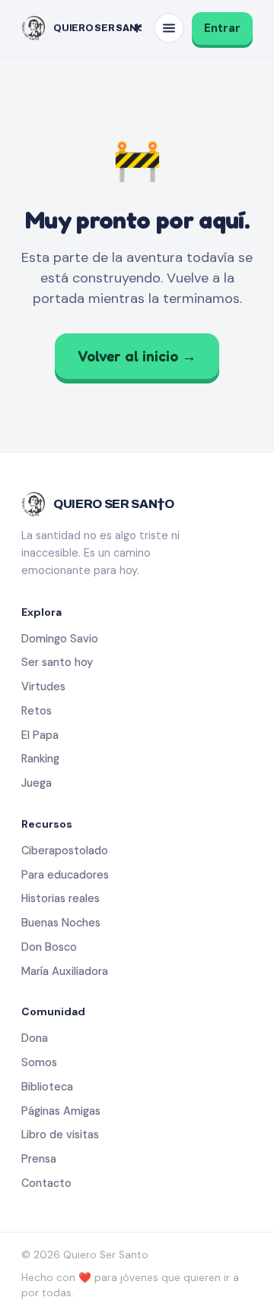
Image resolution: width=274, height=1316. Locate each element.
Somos (39, 1062)
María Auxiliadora (64, 971)
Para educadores (65, 875)
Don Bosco (49, 947)
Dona (34, 1038)
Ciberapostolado (64, 850)
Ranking (40, 758)
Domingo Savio (59, 638)
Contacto (46, 1183)
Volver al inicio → (137, 356)
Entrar (222, 28)
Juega (36, 783)
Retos (36, 711)
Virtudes (43, 686)
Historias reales (60, 898)
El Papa (40, 735)
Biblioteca (47, 1087)
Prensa (38, 1159)
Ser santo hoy (57, 662)
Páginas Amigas (60, 1111)
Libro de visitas (60, 1134)
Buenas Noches (60, 922)
